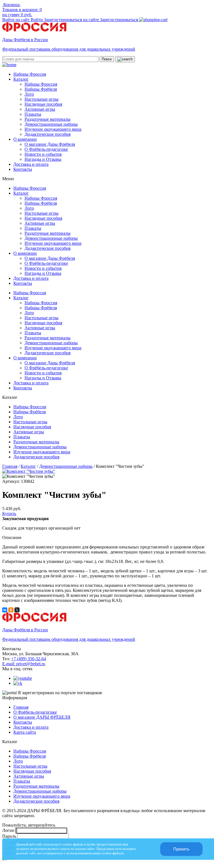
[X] (17, 609)
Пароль (9, 836)
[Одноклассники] (10, 609)
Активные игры (40, 109)
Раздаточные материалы (47, 119)
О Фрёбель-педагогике (46, 149)
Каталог (21, 79)
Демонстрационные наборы (51, 124)
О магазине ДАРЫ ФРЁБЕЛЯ (41, 717)
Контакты (22, 169)
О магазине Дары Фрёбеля (50, 144)
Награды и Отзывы (43, 159)
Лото (29, 94)
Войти (37, 19)
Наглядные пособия (43, 104)
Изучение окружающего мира (53, 129)
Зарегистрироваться (119, 19)
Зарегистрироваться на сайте (72, 19)
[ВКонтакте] (4, 609)
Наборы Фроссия (29, 74)
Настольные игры (42, 99)
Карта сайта (24, 732)
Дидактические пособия (47, 134)
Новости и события (43, 154)
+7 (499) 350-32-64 (28, 658)
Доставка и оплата (30, 164)
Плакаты (33, 114)
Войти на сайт (16, 19)
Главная (9, 466)
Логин (8, 830)
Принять (181, 849)
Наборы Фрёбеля (41, 89)
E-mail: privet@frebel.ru (23, 663)
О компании (25, 139)
